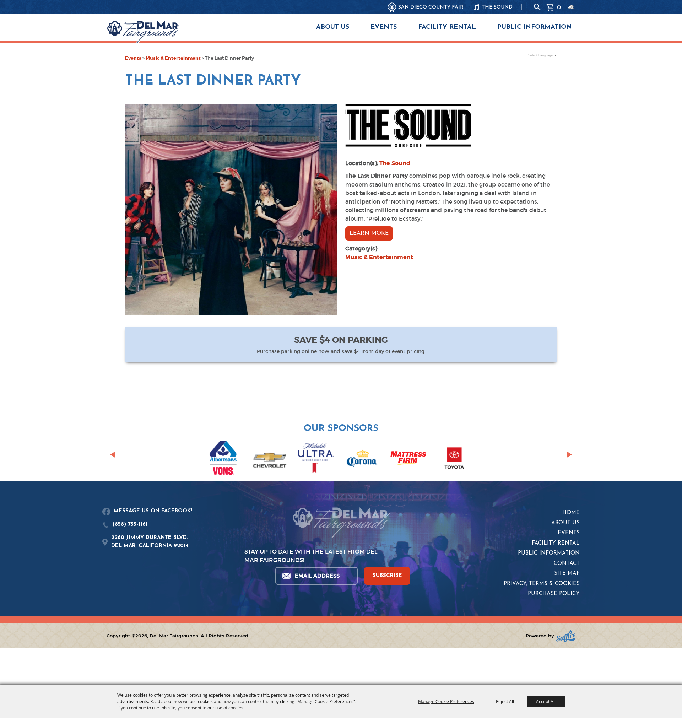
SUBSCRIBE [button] (387, 575)
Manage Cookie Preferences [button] (446, 701)
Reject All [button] (505, 701)
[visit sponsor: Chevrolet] (269, 459)
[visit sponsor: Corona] (361, 459)
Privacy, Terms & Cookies (542, 584)
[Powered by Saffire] (565, 636)
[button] (112, 454)
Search (537, 7)
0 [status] (559, 7)
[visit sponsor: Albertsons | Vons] (223, 459)
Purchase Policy (554, 593)
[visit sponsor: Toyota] (454, 459)
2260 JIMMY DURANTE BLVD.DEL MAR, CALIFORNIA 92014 (150, 542)
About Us (332, 27)
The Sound (394, 163)
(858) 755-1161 (130, 524)
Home (571, 512)
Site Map (567, 573)
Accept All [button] (546, 701)
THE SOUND (497, 7)
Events (383, 27)
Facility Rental (447, 27)
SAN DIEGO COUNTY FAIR (431, 7)
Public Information (534, 27)
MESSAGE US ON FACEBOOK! (153, 511)
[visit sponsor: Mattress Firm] (408, 459)
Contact (567, 563)
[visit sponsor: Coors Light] (315, 459)
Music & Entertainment (173, 58)
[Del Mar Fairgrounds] (143, 32)
